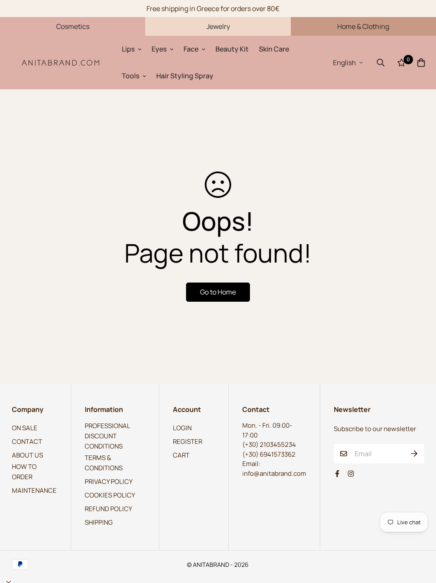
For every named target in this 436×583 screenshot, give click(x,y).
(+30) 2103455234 (269, 444)
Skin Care (274, 49)
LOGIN (182, 427)
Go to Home (218, 292)
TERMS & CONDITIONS (104, 462)
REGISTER (187, 441)
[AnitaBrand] (61, 62)
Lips (128, 49)
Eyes (159, 49)
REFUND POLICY (108, 508)
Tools (130, 75)
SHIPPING (99, 522)
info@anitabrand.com (274, 473)
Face (191, 49)
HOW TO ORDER (24, 471)
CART (181, 455)
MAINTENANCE (34, 490)
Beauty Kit (232, 49)
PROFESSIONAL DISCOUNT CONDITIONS (107, 436)
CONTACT (27, 441)
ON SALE (24, 427)
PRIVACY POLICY (108, 481)
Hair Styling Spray (184, 75)
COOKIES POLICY (110, 495)
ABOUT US (27, 455)
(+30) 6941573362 (268, 454)
